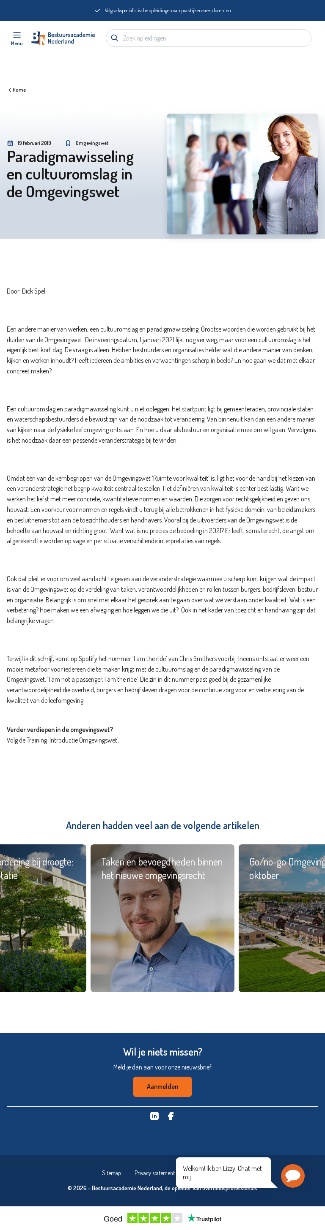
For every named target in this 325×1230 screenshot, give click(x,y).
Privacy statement (155, 1172)
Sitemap (111, 1172)
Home (19, 90)
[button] (293, 1176)
